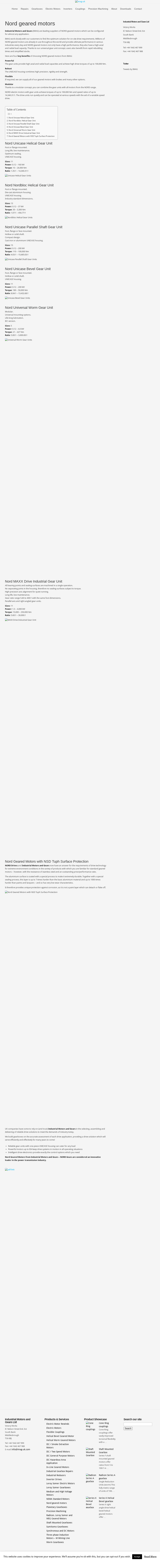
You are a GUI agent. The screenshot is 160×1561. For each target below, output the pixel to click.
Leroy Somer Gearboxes (58, 1487)
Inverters (67, 9)
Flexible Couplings (55, 1432)
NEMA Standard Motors (57, 1499)
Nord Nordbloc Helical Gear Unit (22, 121)
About (114, 9)
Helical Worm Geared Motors (60, 1440)
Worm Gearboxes (55, 1542)
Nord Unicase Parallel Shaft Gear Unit (24, 124)
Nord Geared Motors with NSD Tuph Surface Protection (32, 136)
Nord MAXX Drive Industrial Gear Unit (24, 133)
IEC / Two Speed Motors (58, 1451)
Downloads (125, 9)
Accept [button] (137, 1557)
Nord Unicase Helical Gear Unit (21, 118)
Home (15, 9)
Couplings (80, 9)
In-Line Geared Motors (57, 1467)
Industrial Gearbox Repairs (59, 1471)
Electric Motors (53, 9)
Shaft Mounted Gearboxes (59, 1522)
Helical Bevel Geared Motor (60, 1436)
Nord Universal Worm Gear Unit (22, 130)
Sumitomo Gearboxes (57, 1526)
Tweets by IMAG (130, 69)
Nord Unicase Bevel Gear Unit (21, 127)
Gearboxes (37, 9)
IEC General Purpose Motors (60, 1455)
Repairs (24, 9)
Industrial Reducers (56, 1475)
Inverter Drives (54, 1479)
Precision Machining (98, 9)
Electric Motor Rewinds (57, 1424)
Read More (150, 1556)
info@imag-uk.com (21, 1449)
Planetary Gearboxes (56, 1507)
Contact (138, 9)
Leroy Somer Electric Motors (60, 1483)
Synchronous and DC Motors (60, 1530)
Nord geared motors (56, 1503)
